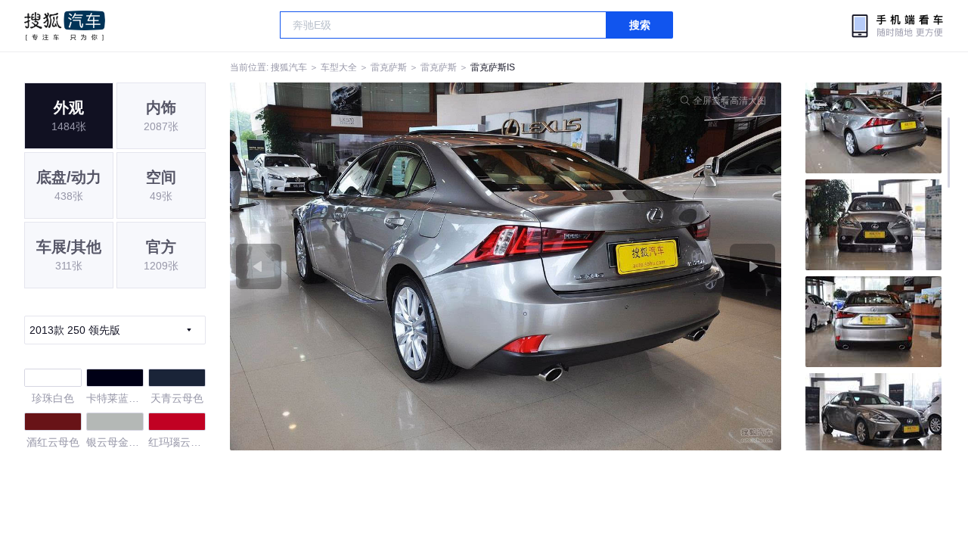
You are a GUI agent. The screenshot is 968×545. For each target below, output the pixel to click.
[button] (368, 266)
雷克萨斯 (389, 67)
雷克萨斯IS (492, 67)
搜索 (639, 25)
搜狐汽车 (64, 26)
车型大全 (339, 67)
